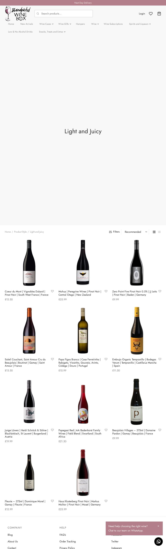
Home (8, 231)
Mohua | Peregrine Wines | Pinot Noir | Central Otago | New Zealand (80, 293)
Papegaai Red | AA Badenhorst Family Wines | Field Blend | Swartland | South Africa (80, 433)
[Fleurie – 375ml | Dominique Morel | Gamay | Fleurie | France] (29, 472)
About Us (13, 541)
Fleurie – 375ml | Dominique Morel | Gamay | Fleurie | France (25, 503)
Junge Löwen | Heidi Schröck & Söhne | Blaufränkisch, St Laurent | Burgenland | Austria (26, 433)
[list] (159, 232)
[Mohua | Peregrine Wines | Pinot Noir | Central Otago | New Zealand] (83, 262)
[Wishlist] (151, 14)
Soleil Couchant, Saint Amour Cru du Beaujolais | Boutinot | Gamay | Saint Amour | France (25, 362)
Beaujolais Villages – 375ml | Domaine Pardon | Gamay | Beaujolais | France (133, 432)
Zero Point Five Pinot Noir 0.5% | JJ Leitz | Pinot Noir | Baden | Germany (134, 293)
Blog (10, 535)
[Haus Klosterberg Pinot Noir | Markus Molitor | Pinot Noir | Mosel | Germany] (83, 472)
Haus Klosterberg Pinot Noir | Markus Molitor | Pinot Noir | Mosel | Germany (80, 503)
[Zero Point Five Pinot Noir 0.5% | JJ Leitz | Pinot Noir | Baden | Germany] (136, 262)
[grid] (154, 232)
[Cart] (159, 14)
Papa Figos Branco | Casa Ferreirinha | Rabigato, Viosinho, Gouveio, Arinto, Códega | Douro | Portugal (80, 362)
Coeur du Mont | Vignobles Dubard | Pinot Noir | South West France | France (26, 293)
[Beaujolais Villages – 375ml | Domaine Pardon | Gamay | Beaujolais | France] (136, 401)
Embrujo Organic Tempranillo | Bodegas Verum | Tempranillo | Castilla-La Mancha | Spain (134, 362)
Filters (116, 232)
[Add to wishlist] (52, 291)
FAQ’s (62, 535)
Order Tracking (67, 541)
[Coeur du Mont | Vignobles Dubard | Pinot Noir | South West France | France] (29, 262)
